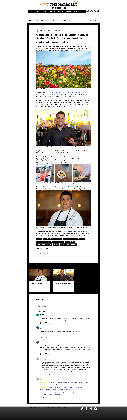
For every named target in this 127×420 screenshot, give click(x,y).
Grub (37, 20)
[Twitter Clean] (82, 408)
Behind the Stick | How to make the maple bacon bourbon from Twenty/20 (63, 284)
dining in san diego (79, 238)
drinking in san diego (42, 241)
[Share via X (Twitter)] (40, 253)
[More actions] (90, 30)
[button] (83, 20)
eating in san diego (68, 238)
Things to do (47, 248)
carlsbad (61, 241)
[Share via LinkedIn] (44, 253)
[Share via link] (48, 253)
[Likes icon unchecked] (41, 323)
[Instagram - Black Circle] (98, 11)
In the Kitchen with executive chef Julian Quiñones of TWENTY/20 (38, 284)
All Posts (31, 20)
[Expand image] (45, 173)
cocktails (39, 238)
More (70, 20)
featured (46, 238)
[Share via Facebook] (37, 253)
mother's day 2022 (70, 241)
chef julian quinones (72, 244)
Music (42, 20)
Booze (47, 20)
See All (96, 266)
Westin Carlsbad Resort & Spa (44, 244)
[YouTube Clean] (91, 408)
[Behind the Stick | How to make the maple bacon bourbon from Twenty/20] (63, 275)
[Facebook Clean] (86, 408)
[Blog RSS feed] (88, 11)
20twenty (63, 244)
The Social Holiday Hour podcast (59, 20)
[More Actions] (90, 315)
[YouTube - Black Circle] (95, 11)
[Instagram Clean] (95, 408)
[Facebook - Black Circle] (91, 11)
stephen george (53, 241)
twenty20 (56, 244)
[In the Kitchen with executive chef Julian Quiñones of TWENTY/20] (39, 275)
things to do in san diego (56, 238)
